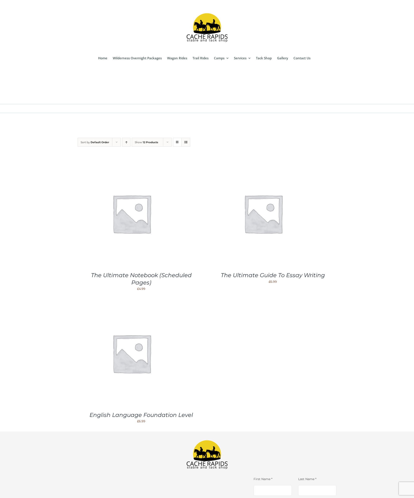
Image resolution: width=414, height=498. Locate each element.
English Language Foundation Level (141, 415)
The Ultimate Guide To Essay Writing (273, 275)
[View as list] (186, 142)
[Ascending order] (126, 142)
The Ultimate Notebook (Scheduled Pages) (141, 279)
